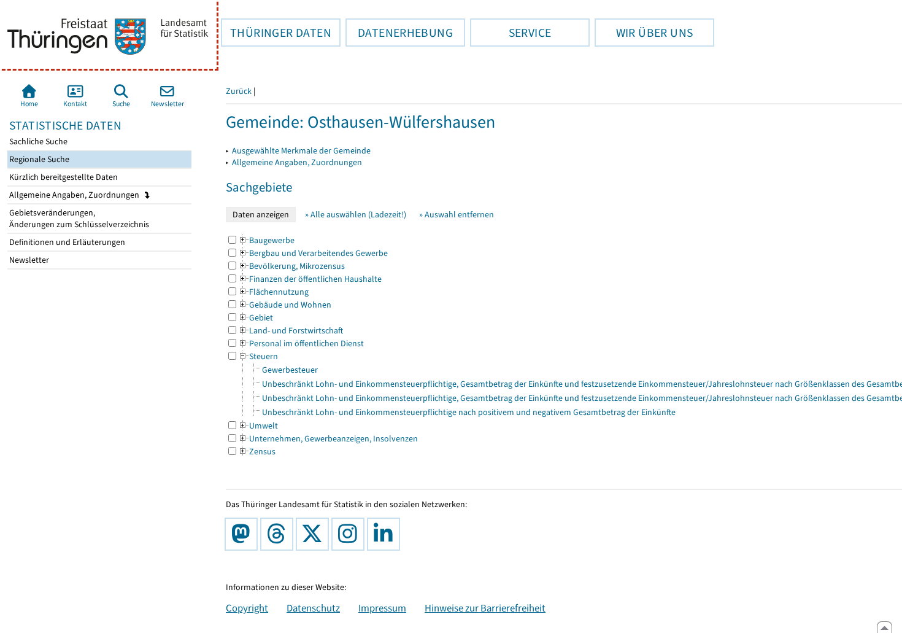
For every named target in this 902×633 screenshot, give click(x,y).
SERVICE (510, 33)
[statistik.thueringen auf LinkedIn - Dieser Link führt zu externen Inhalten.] (386, 534)
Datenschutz (313, 608)
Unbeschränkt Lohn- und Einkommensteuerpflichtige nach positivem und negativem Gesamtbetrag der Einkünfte (469, 412)
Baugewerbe (266, 240)
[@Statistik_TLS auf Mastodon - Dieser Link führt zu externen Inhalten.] (243, 534)
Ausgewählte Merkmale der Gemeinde (301, 151)
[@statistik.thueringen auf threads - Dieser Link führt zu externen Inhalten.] (279, 534)
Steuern (258, 356)
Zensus (257, 451)
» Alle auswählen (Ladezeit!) (355, 214)
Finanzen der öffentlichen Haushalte (310, 279)
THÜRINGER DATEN (276, 33)
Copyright (247, 608)
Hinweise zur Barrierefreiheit (485, 608)
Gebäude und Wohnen (284, 305)
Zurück (239, 91)
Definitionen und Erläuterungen (66, 242)
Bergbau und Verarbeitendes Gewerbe (313, 253)
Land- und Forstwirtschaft (290, 330)
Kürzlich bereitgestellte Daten (62, 177)
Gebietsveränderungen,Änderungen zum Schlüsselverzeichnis (78, 218)
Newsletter (28, 260)
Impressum (382, 608)
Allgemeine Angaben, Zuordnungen (75, 195)
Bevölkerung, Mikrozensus (291, 266)
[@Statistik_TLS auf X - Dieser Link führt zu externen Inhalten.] (315, 534)
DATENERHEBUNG (399, 33)
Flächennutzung (273, 292)
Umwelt (258, 426)
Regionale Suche (38, 159)
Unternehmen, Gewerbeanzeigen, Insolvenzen (328, 439)
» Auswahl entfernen (456, 214)
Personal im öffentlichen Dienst (301, 343)
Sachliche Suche (37, 141)
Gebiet (255, 318)
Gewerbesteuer (290, 370)
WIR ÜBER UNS (644, 33)
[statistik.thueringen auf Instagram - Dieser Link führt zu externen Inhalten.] (350, 534)
